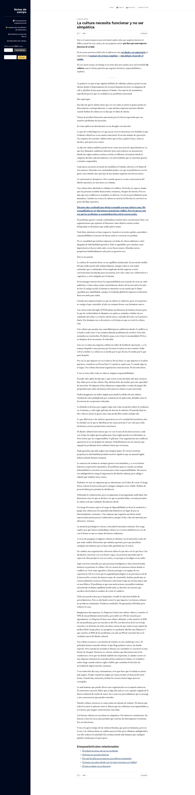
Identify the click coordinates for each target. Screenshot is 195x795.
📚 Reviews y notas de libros (17, 35)
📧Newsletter (143, 7)
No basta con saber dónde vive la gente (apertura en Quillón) (109, 762)
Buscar (22, 57)
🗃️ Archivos (130, 7)
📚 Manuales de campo (16, 41)
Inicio (112, 7)
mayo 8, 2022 (82, 19)
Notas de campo (20, 11)
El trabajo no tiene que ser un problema (100, 751)
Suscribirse (20, 50)
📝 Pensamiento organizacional (19, 22)
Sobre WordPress (21, 789)
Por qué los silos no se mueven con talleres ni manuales (107, 759)
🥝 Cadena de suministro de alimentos (16, 28)
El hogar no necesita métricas (95, 755)
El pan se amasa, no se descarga (96, 766)
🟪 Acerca (120, 7)
